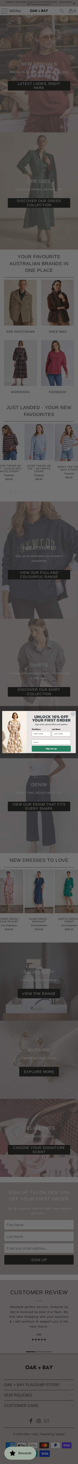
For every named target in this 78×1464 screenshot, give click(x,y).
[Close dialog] (73, 714)
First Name (36, 729)
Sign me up (51, 748)
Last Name (56, 729)
